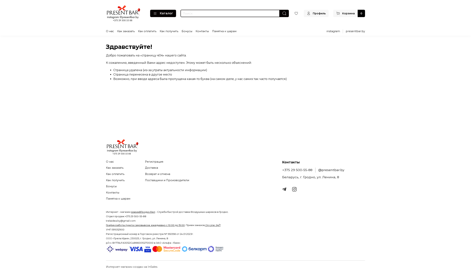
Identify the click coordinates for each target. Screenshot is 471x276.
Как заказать (126, 31)
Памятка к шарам (224, 31)
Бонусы (187, 31)
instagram (333, 31)
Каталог (166, 13)
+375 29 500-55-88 (297, 170)
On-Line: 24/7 (213, 225)
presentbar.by (355, 31)
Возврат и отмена (157, 174)
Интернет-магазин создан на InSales (131, 266)
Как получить (169, 31)
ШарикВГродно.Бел (143, 212)
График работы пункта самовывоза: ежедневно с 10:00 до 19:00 (145, 225)
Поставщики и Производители (167, 180)
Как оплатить (147, 31)
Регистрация (154, 161)
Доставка (151, 167)
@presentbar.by (331, 170)
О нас (110, 31)
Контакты (202, 31)
